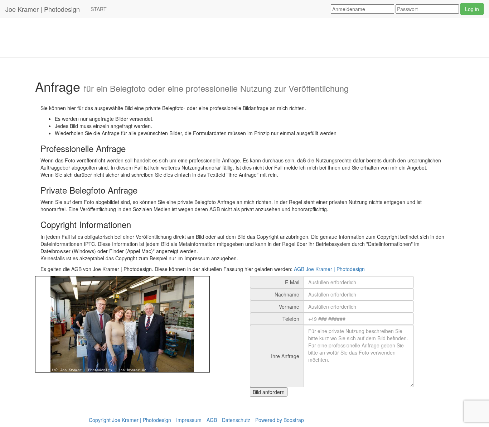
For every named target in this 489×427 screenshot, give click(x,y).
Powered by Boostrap (279, 419)
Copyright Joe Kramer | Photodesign (130, 419)
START (99, 9)
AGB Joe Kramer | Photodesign (329, 268)
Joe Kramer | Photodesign (42, 9)
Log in (472, 9)
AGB (212, 419)
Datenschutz (236, 419)
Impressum (189, 419)
